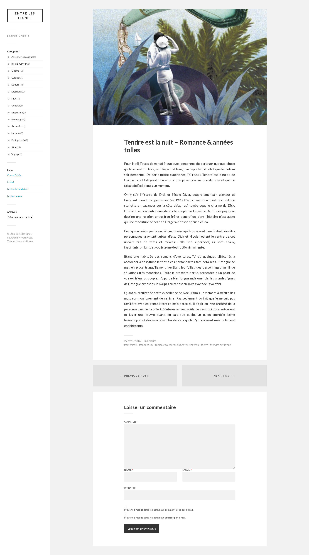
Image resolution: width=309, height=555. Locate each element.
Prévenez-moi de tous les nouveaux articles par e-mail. (155, 518)
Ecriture (15, 84)
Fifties (14, 98)
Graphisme (17, 112)
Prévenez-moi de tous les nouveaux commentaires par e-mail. (158, 510)
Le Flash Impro (14, 196)
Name (128, 470)
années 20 (147, 344)
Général (15, 105)
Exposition (16, 91)
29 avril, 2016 (132, 340)
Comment (131, 422)
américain (132, 344)
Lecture (15, 133)
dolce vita (162, 344)
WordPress (26, 237)
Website (130, 488)
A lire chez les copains (22, 56)
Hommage (16, 119)
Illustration (16, 126)
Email (187, 470)
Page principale (18, 36)
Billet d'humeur (19, 63)
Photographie (18, 140)
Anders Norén (25, 241)
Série (13, 147)
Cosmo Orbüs (14, 175)
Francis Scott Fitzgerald (185, 344)
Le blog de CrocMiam (17, 189)
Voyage (15, 154)
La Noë (10, 182)
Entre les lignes (25, 15)
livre (205, 344)
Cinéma (15, 70)
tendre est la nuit (221, 344)
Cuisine (15, 77)
